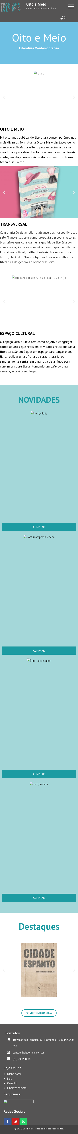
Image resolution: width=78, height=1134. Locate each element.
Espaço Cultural (17, 333)
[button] (4, 97)
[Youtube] (15, 1121)
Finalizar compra (16, 1088)
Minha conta (14, 1074)
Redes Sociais (14, 1111)
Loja (9, 1078)
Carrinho (12, 1083)
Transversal (13, 224)
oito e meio (12, 129)
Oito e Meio (36, 4)
